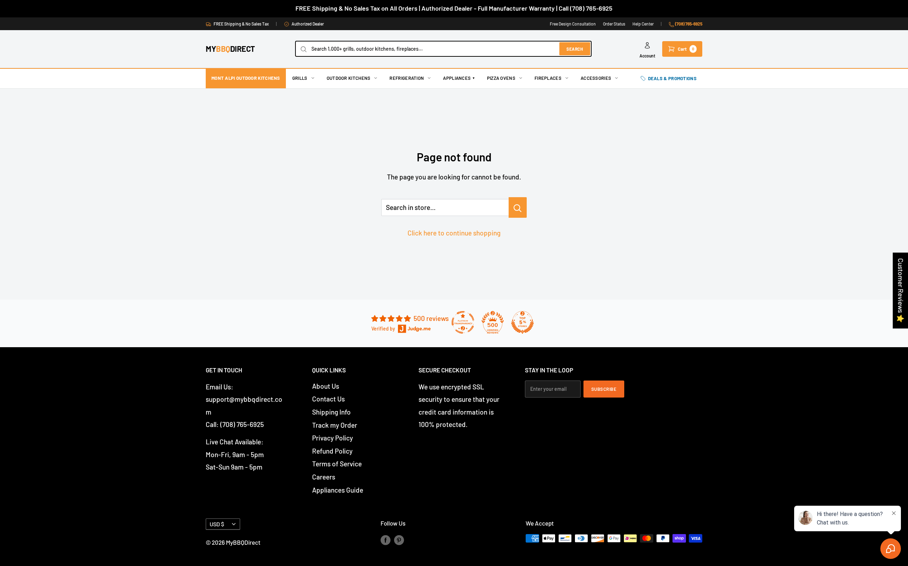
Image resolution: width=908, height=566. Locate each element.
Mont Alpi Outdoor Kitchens (245, 78)
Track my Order (334, 425)
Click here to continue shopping (454, 233)
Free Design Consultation (573, 23)
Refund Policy (332, 451)
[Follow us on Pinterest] (399, 539)
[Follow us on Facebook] (386, 539)
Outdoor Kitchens (349, 78)
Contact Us (328, 399)
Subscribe (604, 389)
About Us (325, 386)
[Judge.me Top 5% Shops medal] (522, 322)
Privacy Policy (332, 438)
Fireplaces (548, 78)
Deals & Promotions (672, 78)
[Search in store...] (518, 207)
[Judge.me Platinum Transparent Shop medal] (463, 322)
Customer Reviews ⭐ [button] (901, 290)
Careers (323, 477)
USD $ (217, 524)
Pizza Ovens (501, 78)
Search (574, 48)
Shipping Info (331, 412)
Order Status (614, 23)
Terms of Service (337, 464)
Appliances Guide (337, 490)
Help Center (643, 23)
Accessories (596, 78)
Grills (300, 78)
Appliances (459, 78)
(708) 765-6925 (688, 23)
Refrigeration (406, 78)
